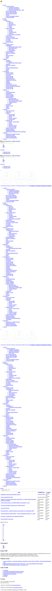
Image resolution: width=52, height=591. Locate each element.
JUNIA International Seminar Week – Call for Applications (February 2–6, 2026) (18, 513)
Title (19, 492)
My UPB (5, 576)
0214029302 (17, 141)
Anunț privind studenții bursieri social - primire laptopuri (13, 505)
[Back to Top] (1, 1)
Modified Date (41, 492)
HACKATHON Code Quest (7, 519)
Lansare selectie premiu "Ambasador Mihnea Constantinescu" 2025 (15, 502)
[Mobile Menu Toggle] (1, 170)
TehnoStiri (5, 575)
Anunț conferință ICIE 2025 (7, 497)
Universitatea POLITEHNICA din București (12, 572)
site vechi (3, 149)
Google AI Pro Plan (5, 508)
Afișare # (4, 490)
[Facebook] (3, 145)
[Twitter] (3, 146)
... (3, 538)
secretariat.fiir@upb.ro (18, 587)
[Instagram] (3, 147)
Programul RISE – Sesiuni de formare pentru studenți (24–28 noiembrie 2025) (17, 510)
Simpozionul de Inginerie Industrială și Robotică (13, 571)
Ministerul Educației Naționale (9, 573)
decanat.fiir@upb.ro (16, 585)
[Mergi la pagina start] (3, 524)
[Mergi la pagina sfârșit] (3, 540)
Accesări (48, 492)
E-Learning (5, 570)
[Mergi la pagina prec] (3, 525)
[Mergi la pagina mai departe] (3, 539)
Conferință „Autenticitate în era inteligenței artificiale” (12, 516)
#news (2, 488)
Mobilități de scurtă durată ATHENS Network (10, 494)
